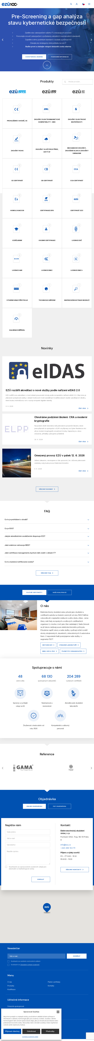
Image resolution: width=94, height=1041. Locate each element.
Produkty (10, 986)
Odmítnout (31, 1031)
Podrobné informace (60, 57)
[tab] (17, 91)
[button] (58, 1012)
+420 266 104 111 (68, 848)
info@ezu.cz (66, 845)
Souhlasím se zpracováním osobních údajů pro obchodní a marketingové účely (27, 868)
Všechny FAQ (46, 573)
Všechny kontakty (73, 870)
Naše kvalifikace (59, 592)
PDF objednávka (59, 806)
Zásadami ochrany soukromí (29, 965)
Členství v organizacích (72, 651)
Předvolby (50, 1031)
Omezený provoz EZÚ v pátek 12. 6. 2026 (59, 455)
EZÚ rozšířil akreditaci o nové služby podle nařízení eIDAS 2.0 (43, 390)
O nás (9, 982)
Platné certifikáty (34, 592)
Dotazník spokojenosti (15, 1006)
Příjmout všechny (12, 1031)
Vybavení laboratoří (68, 645)
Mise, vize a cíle (48, 651)
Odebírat (76, 956)
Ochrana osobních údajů (30, 1037)
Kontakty (51, 986)
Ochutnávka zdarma (34, 57)
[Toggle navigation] (89, 4)
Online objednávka (34, 806)
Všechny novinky (46, 489)
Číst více (82, 408)
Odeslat (40, 879)
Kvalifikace (11, 989)
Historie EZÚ (47, 645)
